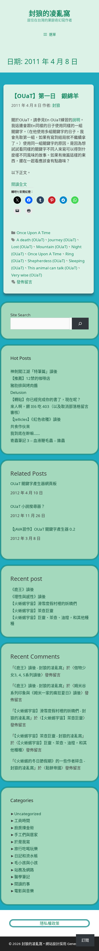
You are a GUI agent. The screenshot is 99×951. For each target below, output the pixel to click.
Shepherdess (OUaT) (46, 260)
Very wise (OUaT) (26, 275)
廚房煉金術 (24, 827)
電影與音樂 (24, 890)
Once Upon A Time (33, 232)
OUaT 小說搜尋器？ (27, 506)
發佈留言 (24, 282)
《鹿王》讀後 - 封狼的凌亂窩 (38, 667)
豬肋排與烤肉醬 (24, 385)
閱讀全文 (19, 184)
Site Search (20, 314)
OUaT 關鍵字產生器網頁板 (33, 483)
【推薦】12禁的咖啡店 (30, 378)
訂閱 (85, 940)
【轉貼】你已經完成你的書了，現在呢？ (45, 399)
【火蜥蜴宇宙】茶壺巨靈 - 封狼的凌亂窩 (48, 736)
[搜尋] (80, 323)
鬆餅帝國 (53, 768)
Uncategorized (27, 813)
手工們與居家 (26, 834)
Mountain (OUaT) (51, 246)
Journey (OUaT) (62, 239)
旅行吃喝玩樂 (26, 848)
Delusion (18, 392)
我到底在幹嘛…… (25, 433)
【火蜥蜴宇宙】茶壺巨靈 (31, 610)
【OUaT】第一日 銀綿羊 (45, 96)
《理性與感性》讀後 (28, 596)
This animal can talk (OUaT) (52, 267)
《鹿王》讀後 (22, 589)
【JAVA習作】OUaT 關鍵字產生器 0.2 (42, 529)
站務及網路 (24, 869)
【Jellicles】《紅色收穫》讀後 (35, 419)
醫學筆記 (22, 876)
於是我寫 (22, 841)
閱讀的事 (22, 884)
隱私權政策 (49, 923)
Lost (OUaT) (21, 246)
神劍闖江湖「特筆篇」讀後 (33, 371)
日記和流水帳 (26, 855)
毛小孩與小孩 (26, 862)
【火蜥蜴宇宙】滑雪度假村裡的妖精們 (43, 603)
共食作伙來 (20, 426)
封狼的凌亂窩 (49, 13)
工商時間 (22, 820)
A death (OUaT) (30, 239)
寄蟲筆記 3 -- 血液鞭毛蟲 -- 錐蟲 (37, 440)
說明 (76, 119)
